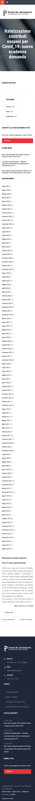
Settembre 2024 (7, 269)
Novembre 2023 (7, 307)
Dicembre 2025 (6, 213)
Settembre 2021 (7, 405)
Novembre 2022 (7, 352)
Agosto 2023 (6, 318)
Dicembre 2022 (6, 349)
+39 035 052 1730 (12, 679)
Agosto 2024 (6, 273)
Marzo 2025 (5, 247)
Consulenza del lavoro (12, 692)
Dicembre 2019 (6, 481)
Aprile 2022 (5, 379)
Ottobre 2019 (6, 488)
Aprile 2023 (5, 334)
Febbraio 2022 (6, 386)
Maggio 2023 (6, 330)
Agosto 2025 (6, 228)
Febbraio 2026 (6, 205)
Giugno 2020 (6, 458)
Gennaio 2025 (6, 254)
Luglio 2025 (5, 232)
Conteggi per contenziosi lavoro (15, 702)
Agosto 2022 (6, 364)
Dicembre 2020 (6, 439)
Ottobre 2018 (6, 534)
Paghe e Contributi (11, 697)
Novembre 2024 (7, 262)
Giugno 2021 (6, 417)
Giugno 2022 (6, 371)
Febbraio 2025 (6, 250)
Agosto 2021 (6, 409)
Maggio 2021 (6, 420)
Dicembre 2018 (6, 526)
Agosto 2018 (6, 541)
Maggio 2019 (6, 507)
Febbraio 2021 (6, 432)
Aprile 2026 (5, 198)
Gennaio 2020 (6, 477)
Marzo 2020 (5, 469)
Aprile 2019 (5, 511)
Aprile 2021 (5, 424)
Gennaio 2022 (6, 390)
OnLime (13, 794)
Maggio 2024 (6, 284)
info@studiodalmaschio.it (14, 670)
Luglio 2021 (5, 413)
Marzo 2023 (5, 337)
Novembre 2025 (7, 216)
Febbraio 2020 (6, 473)
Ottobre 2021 (6, 401)
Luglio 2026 (5, 186)
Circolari (8, 107)
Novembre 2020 (7, 443)
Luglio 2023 (5, 322)
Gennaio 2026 (6, 209)
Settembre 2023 (7, 315)
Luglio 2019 (5, 500)
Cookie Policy (16, 792)
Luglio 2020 (5, 454)
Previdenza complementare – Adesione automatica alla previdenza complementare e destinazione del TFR (15, 164)
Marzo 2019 (5, 515)
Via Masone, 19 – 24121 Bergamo (17, 662)
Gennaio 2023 (6, 345)
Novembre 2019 (7, 485)
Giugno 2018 (6, 549)
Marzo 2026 (5, 201)
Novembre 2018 (7, 530)
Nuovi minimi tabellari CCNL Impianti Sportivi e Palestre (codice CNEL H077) (16, 155)
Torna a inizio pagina (7, 798)
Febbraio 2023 (6, 341)
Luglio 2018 (5, 545)
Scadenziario (10, 116)
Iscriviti (7, 141)
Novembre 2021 (7, 398)
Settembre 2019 (7, 492)
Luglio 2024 (5, 277)
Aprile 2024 (5, 288)
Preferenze (25, 792)
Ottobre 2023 (6, 311)
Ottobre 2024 (6, 266)
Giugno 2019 (6, 503)
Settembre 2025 (7, 224)
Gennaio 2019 (6, 522)
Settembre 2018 (7, 537)
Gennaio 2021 (6, 436)
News (7, 112)
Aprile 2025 (5, 243)
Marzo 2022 (5, 383)
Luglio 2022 (5, 367)
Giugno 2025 (6, 235)
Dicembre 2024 (6, 258)
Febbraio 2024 (6, 296)
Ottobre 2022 (6, 356)
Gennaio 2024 (6, 300)
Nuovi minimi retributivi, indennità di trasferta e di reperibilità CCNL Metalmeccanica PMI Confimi (17, 172)
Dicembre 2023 (6, 303)
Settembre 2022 (7, 360)
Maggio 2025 (6, 239)
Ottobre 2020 (6, 447)
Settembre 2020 (7, 451)
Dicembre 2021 (6, 394)
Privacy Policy (6, 792)
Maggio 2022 (6, 375)
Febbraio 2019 (6, 519)
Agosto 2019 (6, 496)
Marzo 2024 (5, 292)
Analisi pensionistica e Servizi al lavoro (17, 707)
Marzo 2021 (5, 428)
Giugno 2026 (6, 190)
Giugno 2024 (6, 281)
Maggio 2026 (6, 194)
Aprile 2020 (5, 466)
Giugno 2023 (6, 326)
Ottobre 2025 (6, 220)
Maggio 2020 (6, 462)
